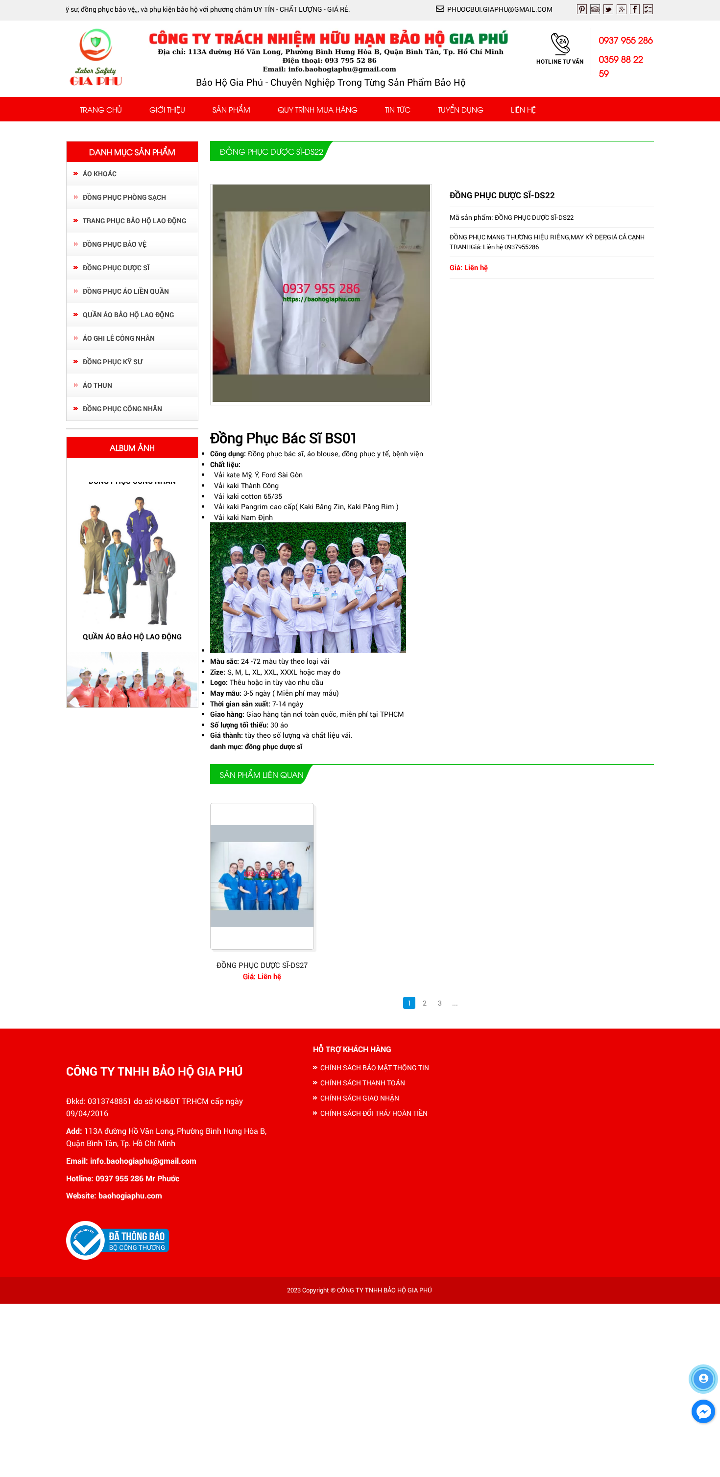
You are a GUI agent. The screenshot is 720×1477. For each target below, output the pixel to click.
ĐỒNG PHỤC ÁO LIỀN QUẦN (126, 291)
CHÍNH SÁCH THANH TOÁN (362, 1082)
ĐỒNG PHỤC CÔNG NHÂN (122, 408)
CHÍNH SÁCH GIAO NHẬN (359, 1097)
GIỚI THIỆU (167, 109)
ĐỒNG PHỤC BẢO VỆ (114, 244)
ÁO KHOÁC (100, 173)
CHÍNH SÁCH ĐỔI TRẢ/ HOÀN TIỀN (374, 1113)
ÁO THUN (97, 385)
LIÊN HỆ (523, 109)
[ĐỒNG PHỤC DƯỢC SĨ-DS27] (262, 876)
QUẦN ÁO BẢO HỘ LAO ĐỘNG (128, 314)
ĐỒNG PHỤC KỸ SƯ (113, 361)
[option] (132, 569)
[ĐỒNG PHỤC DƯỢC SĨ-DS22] (321, 399)
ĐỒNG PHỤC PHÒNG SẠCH (124, 197)
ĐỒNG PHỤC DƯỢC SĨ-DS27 (262, 965)
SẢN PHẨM (231, 109)
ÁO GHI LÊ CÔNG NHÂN (119, 338)
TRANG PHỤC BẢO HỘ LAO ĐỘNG (134, 220)
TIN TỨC (397, 109)
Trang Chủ (101, 109)
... (455, 1003)
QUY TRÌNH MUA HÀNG (318, 109)
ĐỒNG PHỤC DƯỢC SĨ (116, 267)
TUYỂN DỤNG (460, 109)
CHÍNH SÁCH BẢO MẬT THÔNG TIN (374, 1067)
